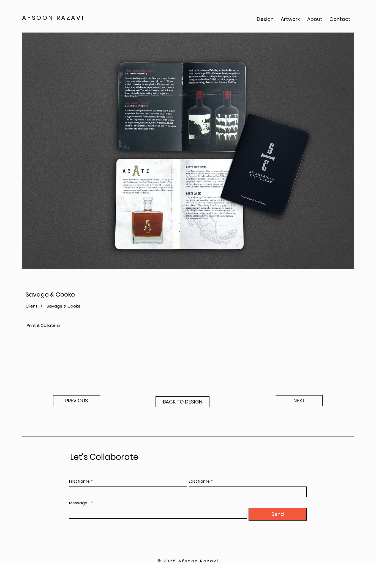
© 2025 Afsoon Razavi (188, 561)
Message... (81, 503)
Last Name (201, 481)
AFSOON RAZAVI (53, 17)
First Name (81, 481)
